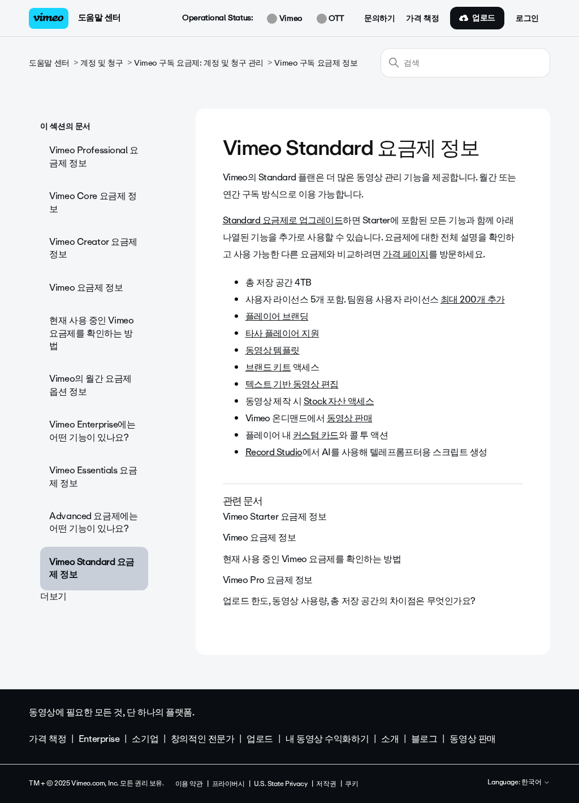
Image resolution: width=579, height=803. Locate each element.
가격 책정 (422, 18)
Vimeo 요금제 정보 (86, 287)
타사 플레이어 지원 (282, 333)
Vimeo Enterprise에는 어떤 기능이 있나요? (92, 430)
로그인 (527, 18)
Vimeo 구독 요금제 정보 (315, 63)
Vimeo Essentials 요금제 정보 (93, 476)
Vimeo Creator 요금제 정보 (93, 248)
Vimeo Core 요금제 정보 (92, 202)
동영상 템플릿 (272, 350)
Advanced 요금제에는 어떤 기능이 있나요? (93, 522)
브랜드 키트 (268, 367)
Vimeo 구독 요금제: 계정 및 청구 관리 (198, 63)
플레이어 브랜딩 (277, 316)
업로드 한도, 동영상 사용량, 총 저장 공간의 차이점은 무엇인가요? (349, 600)
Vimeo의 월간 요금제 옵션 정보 (90, 385)
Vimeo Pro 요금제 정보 (268, 580)
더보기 (53, 596)
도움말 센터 (99, 17)
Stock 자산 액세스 (339, 401)
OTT (335, 18)
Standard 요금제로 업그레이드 (283, 220)
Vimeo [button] (289, 18)
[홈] (48, 18)
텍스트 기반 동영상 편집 (292, 384)
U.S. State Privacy (280, 783)
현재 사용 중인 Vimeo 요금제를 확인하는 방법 (91, 333)
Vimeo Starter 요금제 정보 (275, 516)
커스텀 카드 (316, 435)
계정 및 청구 (101, 63)
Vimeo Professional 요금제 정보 (94, 156)
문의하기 (379, 18)
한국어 (532, 783)
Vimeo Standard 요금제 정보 (92, 568)
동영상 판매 (350, 418)
